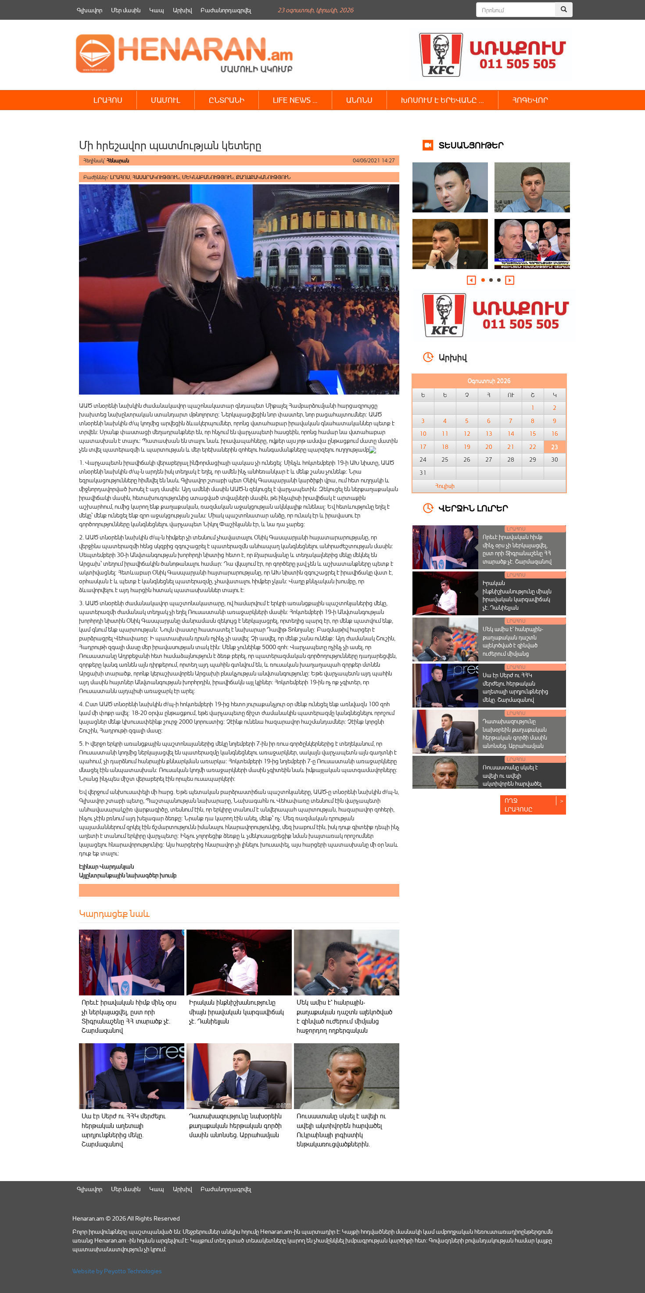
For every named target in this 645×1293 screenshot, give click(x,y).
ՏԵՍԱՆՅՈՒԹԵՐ (471, 144)
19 (466, 446)
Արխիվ (182, 10)
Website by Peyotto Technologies (117, 1271)
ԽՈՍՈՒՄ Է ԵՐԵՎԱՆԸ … (442, 99)
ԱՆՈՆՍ (359, 99)
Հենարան (118, 160)
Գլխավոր (89, 10)
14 (510, 433)
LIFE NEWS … (295, 99)
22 (532, 446)
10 (422, 433)
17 (422, 446)
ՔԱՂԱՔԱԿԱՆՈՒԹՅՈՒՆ (263, 177)
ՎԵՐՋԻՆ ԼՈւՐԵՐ (473, 507)
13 (488, 433)
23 (554, 446)
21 (510, 446)
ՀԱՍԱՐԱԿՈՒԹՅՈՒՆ (156, 177)
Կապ (156, 10)
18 (444, 446)
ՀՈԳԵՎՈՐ (530, 99)
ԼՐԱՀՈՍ (107, 99)
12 (466, 433)
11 (444, 433)
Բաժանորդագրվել (226, 10)
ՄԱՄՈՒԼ (165, 99)
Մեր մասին (125, 10)
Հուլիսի (445, 485)
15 (532, 433)
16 (554, 433)
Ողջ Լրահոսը (519, 805)
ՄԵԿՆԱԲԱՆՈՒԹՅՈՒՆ (207, 177)
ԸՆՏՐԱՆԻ (226, 99)
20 (488, 446)
